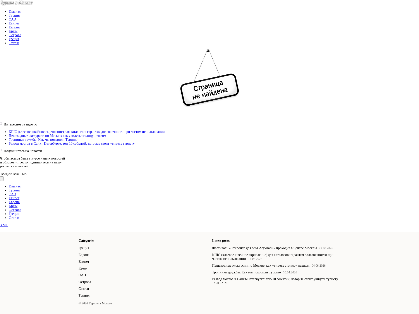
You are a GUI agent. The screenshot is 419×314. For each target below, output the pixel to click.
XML (4, 225)
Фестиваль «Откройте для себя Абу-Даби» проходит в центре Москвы (264, 248)
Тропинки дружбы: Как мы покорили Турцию (43, 139)
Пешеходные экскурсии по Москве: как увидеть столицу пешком (57, 135)
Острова (15, 35)
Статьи (14, 43)
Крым (13, 31)
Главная (15, 11)
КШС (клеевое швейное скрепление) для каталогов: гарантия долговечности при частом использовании (87, 132)
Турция (14, 15)
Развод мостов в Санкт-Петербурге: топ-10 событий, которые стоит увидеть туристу (72, 143)
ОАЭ (12, 19)
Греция (14, 39)
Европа (14, 27)
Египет (14, 23)
